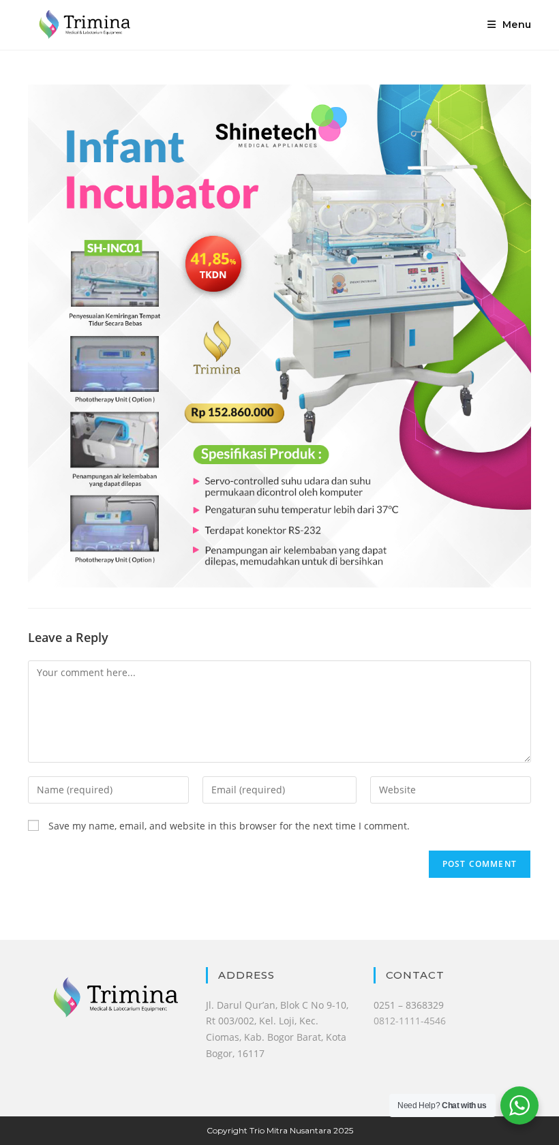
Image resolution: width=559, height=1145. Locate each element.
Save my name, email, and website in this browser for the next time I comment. (229, 825)
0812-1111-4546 (410, 1020)
